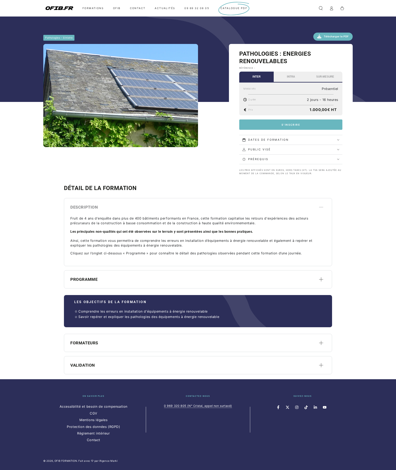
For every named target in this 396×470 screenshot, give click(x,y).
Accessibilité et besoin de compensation (93, 406)
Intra (291, 76)
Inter (256, 76)
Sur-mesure (325, 76)
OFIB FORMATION (65, 460)
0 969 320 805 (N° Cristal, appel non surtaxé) (198, 405)
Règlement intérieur (93, 433)
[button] (320, 8)
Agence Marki (109, 460)
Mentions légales (93, 420)
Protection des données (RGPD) (93, 427)
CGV (93, 413)
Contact (93, 440)
